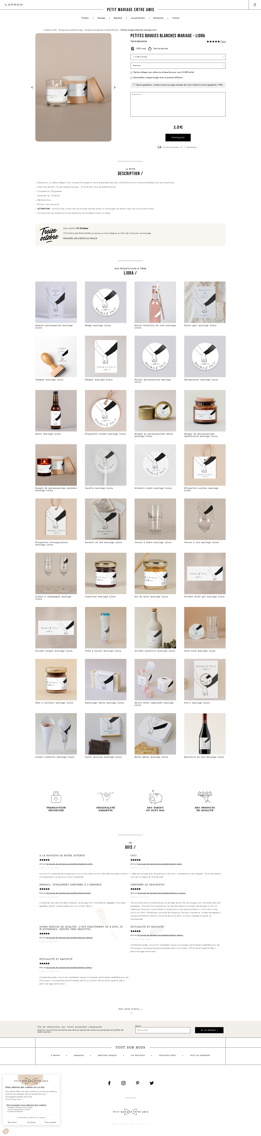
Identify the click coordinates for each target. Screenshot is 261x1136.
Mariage (101, 18)
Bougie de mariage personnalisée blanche (102, 30)
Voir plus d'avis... (130, 1009)
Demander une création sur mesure (80, 238)
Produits (85, 18)
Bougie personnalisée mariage (71, 30)
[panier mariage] (255, 5)
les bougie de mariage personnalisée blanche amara (68, 893)
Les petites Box (138, 18)
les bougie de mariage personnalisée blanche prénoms (69, 938)
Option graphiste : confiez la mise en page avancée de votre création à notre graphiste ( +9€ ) (179, 85)
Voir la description (138, 41)
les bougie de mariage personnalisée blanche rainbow (160, 935)
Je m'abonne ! (209, 1030)
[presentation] (32, 87)
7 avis (223, 42)
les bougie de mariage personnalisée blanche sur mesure (162, 893)
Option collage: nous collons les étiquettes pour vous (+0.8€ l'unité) (163, 72)
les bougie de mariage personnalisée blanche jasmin (160, 864)
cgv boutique (138, 1055)
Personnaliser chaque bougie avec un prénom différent (158, 78)
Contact (176, 18)
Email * (138, 1026)
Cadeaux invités (50, 30)
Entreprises (159, 18)
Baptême (118, 18)
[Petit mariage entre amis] (130, 9)
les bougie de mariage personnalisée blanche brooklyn (69, 864)
